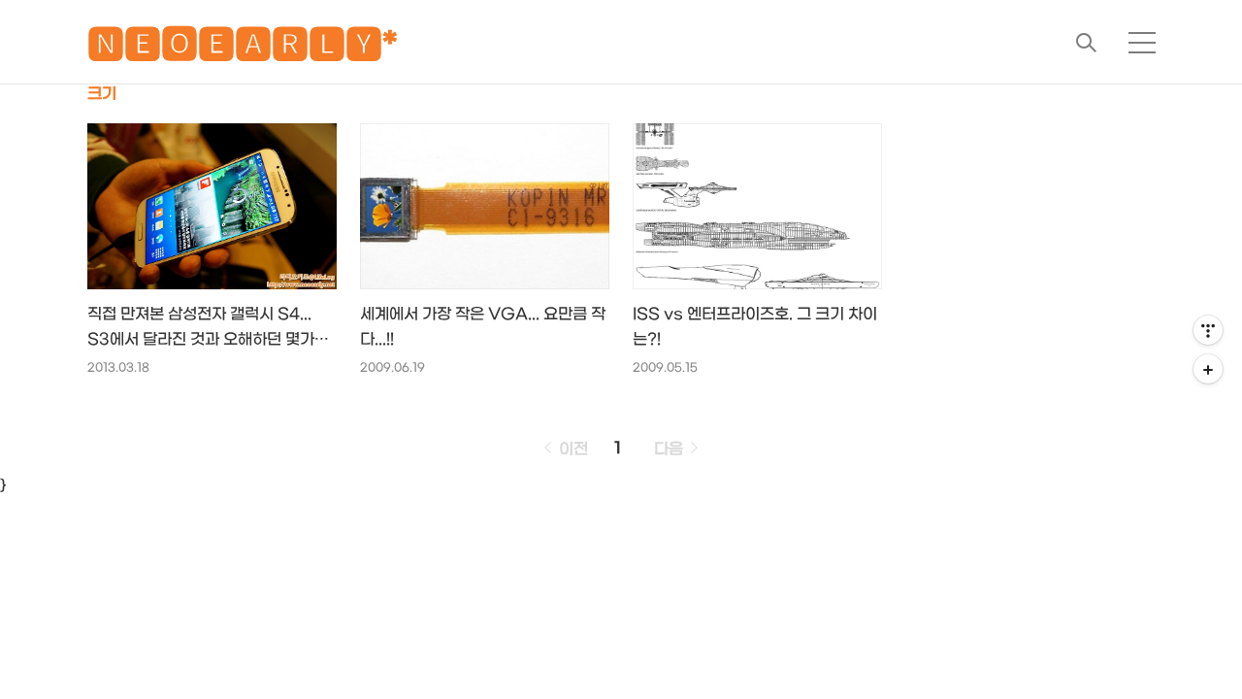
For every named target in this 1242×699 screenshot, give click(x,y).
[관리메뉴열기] (1208, 330)
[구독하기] (1208, 368)
